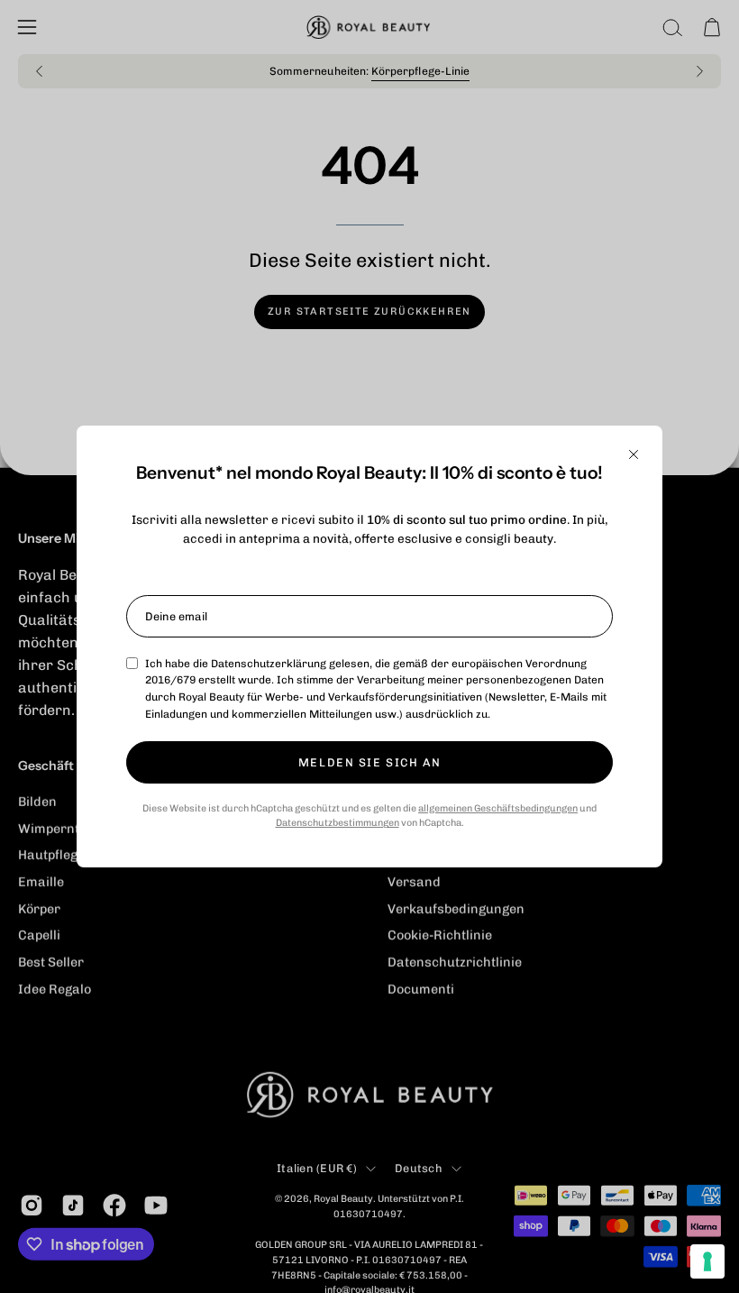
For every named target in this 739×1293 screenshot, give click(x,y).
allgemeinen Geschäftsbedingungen (498, 808)
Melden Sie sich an (369, 762)
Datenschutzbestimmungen (337, 823)
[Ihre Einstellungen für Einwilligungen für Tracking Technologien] (707, 1261)
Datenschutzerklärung (268, 663)
